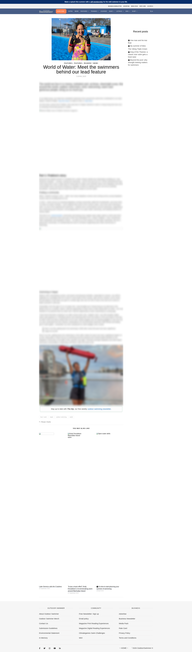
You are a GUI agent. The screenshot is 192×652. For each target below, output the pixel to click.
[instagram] (49, 648)
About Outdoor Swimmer (49, 614)
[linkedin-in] (60, 648)
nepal (51, 417)
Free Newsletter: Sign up (89, 614)
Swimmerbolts (56, 215)
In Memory (43, 638)
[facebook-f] (39, 648)
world (71, 417)
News (76, 11)
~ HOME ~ (124, 648)
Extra (70, 11)
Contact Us (43, 624)
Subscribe (60, 11)
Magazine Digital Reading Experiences (94, 628)
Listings (119, 11)
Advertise (126, 6)
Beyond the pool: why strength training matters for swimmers (137, 62)
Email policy (84, 619)
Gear (111, 11)
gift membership (96, 2)
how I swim (43, 417)
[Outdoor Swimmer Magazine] (46, 11)
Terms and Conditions (127, 638)
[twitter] (45, 648)
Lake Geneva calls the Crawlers (50, 586)
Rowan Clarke (46, 422)
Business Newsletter (115, 6)
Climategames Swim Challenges (92, 633)
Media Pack (134, 6)
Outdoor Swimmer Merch (49, 619)
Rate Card (143, 6)
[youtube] (55, 648)
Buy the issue (63, 101)
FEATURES (68, 63)
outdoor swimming (61, 417)
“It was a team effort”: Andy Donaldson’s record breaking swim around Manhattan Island (80, 589)
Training (94, 11)
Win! (127, 11)
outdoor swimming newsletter (99, 409)
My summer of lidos (138, 46)
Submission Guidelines (48, 628)
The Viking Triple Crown (137, 49)
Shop (134, 11)
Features (83, 11)
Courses (104, 11)
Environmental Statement (49, 633)
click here (88, 101)
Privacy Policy (124, 633)
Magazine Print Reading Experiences (94, 624)
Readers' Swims (91, 63)
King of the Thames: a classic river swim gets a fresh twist (138, 54)
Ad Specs (150, 6)
